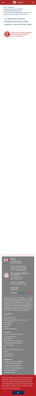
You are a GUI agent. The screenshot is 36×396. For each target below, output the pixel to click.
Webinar (6, 351)
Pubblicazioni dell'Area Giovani (12, 11)
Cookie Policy (14, 289)
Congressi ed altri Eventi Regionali (13, 340)
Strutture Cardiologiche (10, 328)
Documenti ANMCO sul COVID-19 (13, 363)
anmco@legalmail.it (21, 269)
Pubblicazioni (11, 7)
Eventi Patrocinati (8, 353)
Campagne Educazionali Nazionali (13, 343)
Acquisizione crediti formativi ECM (13, 334)
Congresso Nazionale (9, 336)
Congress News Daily (9, 372)
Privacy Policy (14, 287)
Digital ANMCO (8, 338)
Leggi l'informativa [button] (14, 388)
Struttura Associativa (9, 318)
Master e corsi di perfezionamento (13, 349)
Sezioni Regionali (8, 322)
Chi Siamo (6, 315)
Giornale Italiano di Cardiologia (12, 366)
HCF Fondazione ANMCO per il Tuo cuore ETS (16, 320)
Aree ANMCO (7, 324)
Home (4, 7)
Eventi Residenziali (9, 345)
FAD (5, 347)
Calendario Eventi (8, 356)
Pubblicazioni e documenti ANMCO (13, 9)
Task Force (7, 326)
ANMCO (18, 2)
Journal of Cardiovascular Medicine (13, 368)
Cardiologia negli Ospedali (11, 370)
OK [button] (18, 392)
